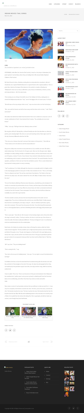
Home (50, 4)
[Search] (77, 30)
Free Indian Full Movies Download (31, 388)
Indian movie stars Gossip (72, 49)
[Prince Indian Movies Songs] (72, 389)
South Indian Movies (64, 132)
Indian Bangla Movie (64, 128)
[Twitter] (10, 330)
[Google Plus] (14, 330)
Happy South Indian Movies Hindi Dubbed (30, 372)
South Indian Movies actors (71, 57)
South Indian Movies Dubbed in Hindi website (31, 383)
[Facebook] (6, 330)
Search (79, 4)
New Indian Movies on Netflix (71, 94)
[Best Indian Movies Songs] (66, 389)
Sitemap (64, 4)
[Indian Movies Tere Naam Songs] (66, 383)
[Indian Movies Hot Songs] (72, 378)
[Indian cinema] (9, 3)
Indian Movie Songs (74, 14)
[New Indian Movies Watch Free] (72, 373)
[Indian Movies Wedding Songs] (72, 383)
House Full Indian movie (32, 393)
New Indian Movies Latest (72, 86)
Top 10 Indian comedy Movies (71, 101)
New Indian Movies (64, 142)
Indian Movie (62, 135)
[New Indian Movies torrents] (66, 373)
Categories (57, 4)
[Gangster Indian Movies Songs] (66, 394)
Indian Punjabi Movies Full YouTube (32, 377)
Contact (71, 4)
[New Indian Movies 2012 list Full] (66, 378)
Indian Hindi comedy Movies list (72, 43)
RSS (47, 382)
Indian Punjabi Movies (64, 139)
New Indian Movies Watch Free (72, 65)
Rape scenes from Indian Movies (72, 80)
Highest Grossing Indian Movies (72, 72)
